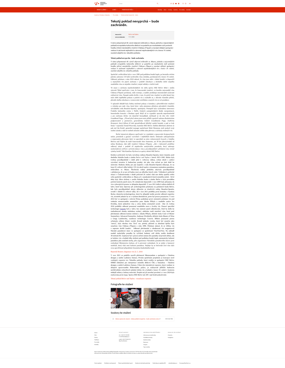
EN (190, 3)
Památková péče (127, 10)
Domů (95, 332)
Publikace (96, 339)
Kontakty (96, 344)
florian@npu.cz (125, 336)
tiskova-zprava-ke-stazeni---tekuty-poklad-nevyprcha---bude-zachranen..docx (137, 319)
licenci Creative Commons (128, 351)
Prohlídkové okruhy (147, 337)
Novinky (160, 9)
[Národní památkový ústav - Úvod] (100, 3)
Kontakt (188, 9)
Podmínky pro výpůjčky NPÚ (159, 363)
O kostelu (170, 335)
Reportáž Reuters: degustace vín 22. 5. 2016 (126, 252)
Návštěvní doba (147, 340)
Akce (165, 9)
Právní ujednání (98, 363)
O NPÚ (114, 10)
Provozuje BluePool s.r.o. (185, 363)
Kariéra (176, 9)
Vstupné (145, 344)
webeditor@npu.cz (172, 363)
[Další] (174, 299)
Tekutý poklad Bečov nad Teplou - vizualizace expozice (131, 279)
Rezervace (145, 342)
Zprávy (96, 337)
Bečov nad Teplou (133, 34)
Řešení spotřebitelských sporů (125, 363)
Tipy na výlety (146, 347)
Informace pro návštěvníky (149, 335)
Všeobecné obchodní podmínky (142, 363)
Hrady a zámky (101, 10)
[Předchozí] (110, 299)
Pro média (182, 9)
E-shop (170, 9)
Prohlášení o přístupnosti (110, 363)
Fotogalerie (170, 337)
